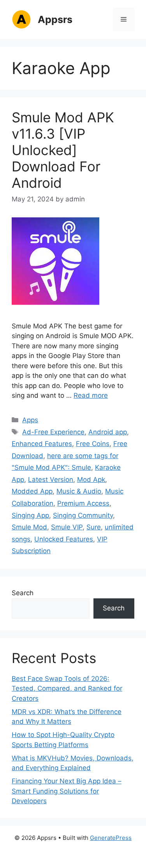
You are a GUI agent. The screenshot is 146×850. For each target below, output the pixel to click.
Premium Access (83, 503)
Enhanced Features (42, 444)
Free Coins (92, 444)
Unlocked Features (63, 539)
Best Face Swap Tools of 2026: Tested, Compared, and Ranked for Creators (67, 688)
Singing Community (83, 515)
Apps (30, 420)
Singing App (30, 515)
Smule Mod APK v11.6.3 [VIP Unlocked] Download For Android (63, 150)
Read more (91, 395)
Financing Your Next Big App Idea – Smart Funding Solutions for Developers (66, 791)
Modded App (32, 491)
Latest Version (50, 479)
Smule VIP (67, 527)
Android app (107, 432)
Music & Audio (78, 491)
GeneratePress (111, 837)
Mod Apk (91, 479)
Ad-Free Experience (53, 432)
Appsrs (55, 19)
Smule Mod (29, 527)
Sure (93, 527)
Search (22, 593)
